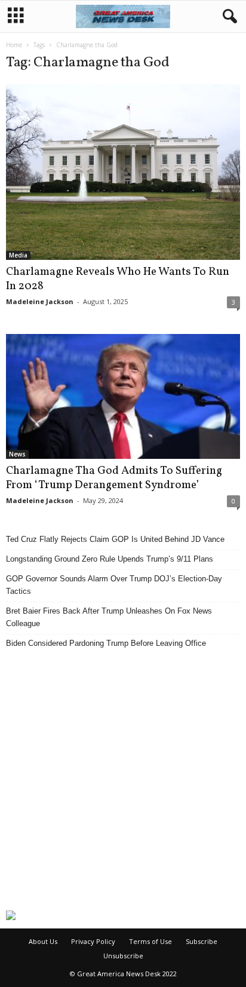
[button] (227, 17)
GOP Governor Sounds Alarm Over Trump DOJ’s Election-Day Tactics (114, 585)
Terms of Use (150, 941)
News (17, 454)
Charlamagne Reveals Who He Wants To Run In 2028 (117, 279)
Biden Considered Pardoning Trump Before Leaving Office (106, 643)
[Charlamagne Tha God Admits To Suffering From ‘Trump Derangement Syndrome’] (123, 396)
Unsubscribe (123, 955)
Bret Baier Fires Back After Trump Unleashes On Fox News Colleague (109, 617)
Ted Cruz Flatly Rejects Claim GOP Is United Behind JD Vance (115, 539)
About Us (43, 941)
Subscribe (201, 941)
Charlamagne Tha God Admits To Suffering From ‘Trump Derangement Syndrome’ (114, 478)
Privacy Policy (93, 941)
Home (14, 45)
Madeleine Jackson (39, 301)
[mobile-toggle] (16, 16)
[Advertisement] (123, 780)
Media (18, 255)
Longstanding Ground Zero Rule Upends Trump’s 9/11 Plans (109, 558)
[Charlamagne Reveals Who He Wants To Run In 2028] (123, 172)
